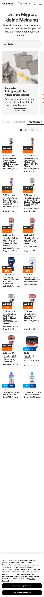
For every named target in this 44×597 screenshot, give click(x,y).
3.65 (9, 155)
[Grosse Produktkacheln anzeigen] (25, 130)
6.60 (5, 389)
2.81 (9, 275)
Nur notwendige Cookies (22, 586)
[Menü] (40, 3)
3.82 (9, 311)
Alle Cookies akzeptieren (22, 592)
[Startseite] (7, 4)
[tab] (19, 122)
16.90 (26, 353)
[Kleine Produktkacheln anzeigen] (21, 130)
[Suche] (35, 3)
